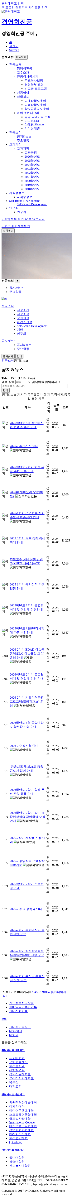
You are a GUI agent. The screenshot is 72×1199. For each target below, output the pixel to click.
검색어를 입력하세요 (46, 381)
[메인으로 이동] (5, 299)
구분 (4, 1019)
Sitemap (14, 50)
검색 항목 (8, 381)
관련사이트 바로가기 (13, 1050)
